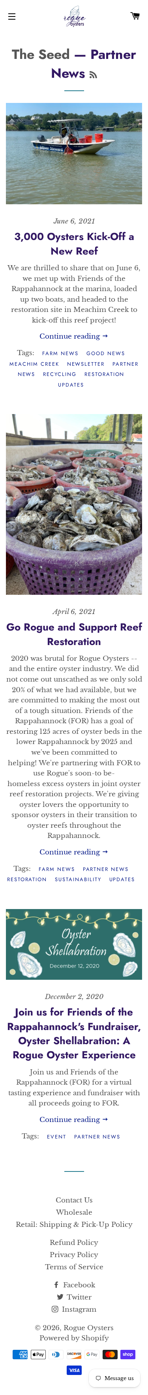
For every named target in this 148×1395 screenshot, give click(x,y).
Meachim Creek (34, 364)
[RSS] (93, 75)
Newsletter (86, 364)
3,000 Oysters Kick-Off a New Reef (74, 243)
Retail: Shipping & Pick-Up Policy (74, 1225)
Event (56, 1136)
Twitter (78, 1297)
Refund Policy (74, 1243)
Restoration (104, 374)
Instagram (78, 1309)
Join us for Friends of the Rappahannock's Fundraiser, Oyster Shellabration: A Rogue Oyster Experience (74, 1033)
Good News (105, 353)
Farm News (60, 353)
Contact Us (74, 1200)
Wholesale (74, 1212)
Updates (71, 385)
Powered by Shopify (74, 1338)
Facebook (78, 1285)
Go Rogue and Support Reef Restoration (74, 634)
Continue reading (70, 336)
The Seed (41, 54)
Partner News (106, 869)
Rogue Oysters (89, 1328)
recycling (60, 374)
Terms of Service (74, 1267)
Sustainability (78, 879)
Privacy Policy (74, 1255)
